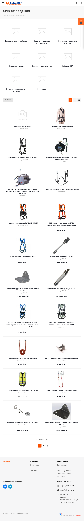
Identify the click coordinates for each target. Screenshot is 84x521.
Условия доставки (64, 471)
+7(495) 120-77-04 (67, 486)
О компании (34, 465)
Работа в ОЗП (67, 66)
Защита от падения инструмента (42, 42)
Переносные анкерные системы (67, 42)
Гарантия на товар (64, 474)
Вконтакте (5, 486)
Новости (33, 468)
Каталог (6, 461)
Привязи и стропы (16, 66)
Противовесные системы (42, 66)
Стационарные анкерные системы (16, 90)
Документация (62, 465)
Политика (33, 471)
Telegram (10, 486)
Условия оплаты (63, 468)
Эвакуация (41, 89)
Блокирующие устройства (16, 41)
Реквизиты (61, 476)
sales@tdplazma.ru (67, 490)
